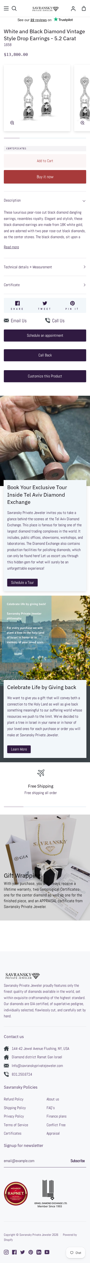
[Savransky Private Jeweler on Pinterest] (30, 1252)
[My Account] (73, 8)
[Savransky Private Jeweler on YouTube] (47, 1252)
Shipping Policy (15, 1107)
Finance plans (56, 1116)
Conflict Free (56, 1124)
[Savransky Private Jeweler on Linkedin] (38, 1252)
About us (53, 1099)
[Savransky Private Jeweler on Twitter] (22, 1252)
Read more (11, 247)
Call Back (45, 355)
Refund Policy (13, 1099)
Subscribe (78, 1160)
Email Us (19, 320)
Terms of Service (16, 1124)
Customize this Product (45, 376)
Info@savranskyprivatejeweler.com (37, 1065)
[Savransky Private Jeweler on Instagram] (6, 1252)
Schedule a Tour (22, 582)
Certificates (16, 148)
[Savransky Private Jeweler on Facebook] (14, 1252)
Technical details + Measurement (28, 267)
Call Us (58, 320)
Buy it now (45, 176)
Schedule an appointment (45, 335)
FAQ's (51, 1107)
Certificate (12, 284)
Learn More (19, 749)
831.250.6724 (22, 1074)
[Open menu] (6, 8)
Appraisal (53, 1133)
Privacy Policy (14, 1116)
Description (12, 200)
